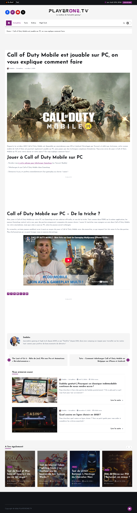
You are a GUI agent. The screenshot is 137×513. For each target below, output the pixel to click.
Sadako (12, 68)
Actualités (17, 23)
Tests (26, 23)
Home (9, 31)
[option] (20, 469)
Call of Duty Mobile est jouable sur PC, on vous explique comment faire (39, 31)
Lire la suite (116, 400)
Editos (33, 23)
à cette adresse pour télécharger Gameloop (35, 163)
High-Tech (43, 23)
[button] (127, 447)
